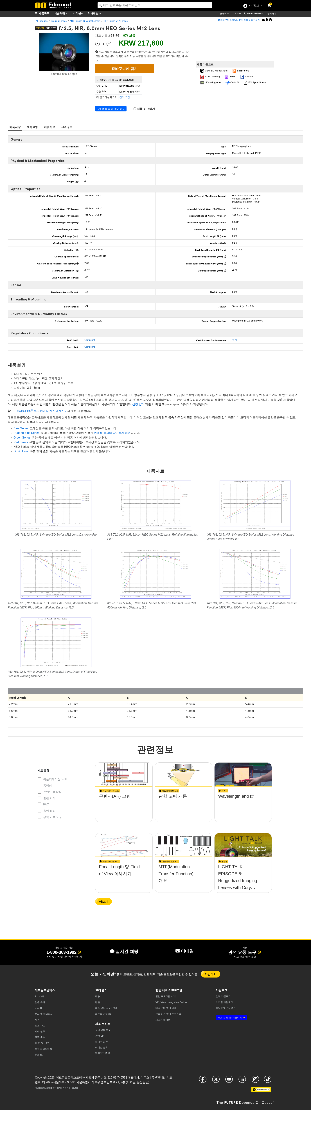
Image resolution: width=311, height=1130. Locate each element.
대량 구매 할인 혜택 (166, 1008)
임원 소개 (40, 1002)
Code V (234, 82)
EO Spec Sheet (257, 82)
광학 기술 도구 (52, 817)
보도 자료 (40, 1025)
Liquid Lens (20, 451)
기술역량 (60, 13)
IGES (232, 76)
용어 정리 (49, 810)
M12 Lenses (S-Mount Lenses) (85, 21)
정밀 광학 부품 (103, 1030)
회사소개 (39, 996)
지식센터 (78, 13)
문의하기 (271, 13)
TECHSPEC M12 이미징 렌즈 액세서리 (41, 410)
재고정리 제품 (163, 1019)
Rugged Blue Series (26, 432)
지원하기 (230, 1017)
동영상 (47, 785)
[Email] (263, 19)
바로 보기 (124, 806)
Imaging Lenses (59, 21)
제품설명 (32, 127)
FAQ (46, 804)
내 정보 (254, 6)
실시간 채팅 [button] (127, 951)
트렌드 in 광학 (52, 791)
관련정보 (66, 127)
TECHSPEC (42, 1042)
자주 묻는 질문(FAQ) (106, 1008)
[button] (256, 13)
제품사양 (15, 127)
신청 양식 (138, 404)
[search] (155, 5)
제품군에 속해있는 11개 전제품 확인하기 (240, 20)
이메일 (187, 951)
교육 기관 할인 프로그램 (168, 1014)
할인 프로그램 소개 (166, 996)
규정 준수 (40, 1037)
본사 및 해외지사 (44, 1014)
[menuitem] (44, 13)
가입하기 (211, 974)
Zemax (248, 76)
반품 (97, 1002)
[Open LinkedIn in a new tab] (242, 1080)
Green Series (21, 437)
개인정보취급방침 (43, 1088)
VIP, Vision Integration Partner (171, 1002)
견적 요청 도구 (242, 952)
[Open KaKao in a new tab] (261, 1091)
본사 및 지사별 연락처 (58, 956)
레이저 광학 (101, 1041)
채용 (37, 1019)
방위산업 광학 (102, 1053)
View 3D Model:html (215, 70)
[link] (271, 3)
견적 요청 (124, 97)
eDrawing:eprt (212, 82)
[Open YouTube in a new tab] (229, 1080)
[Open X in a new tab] (216, 1080)
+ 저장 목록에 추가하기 (111, 109)
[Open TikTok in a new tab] (268, 1080)
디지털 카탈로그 (224, 1002)
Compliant (89, 340)
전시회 (38, 1008)
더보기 (103, 901)
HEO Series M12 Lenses (115, 21)
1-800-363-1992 (255, 13)
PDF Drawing (212, 76)
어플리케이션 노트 (55, 779)
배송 (97, 996)
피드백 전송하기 (103, 1014)
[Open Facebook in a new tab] (203, 1080)
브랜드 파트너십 (43, 1049)
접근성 (75, 1088)
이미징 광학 (101, 1047)
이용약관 (66, 1088)
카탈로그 (223, 996)
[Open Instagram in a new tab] (255, 1080)
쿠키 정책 (56, 1088)
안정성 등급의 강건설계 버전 (112, 432)
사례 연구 (40, 1031)
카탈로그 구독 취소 (226, 1008)
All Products (42, 21)
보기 (234, 340)
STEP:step (242, 70)
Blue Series (20, 428)
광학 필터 (100, 1035)
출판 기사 (49, 798)
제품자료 (49, 127)
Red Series (20, 442)
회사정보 (93, 13)
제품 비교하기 (145, 108)
